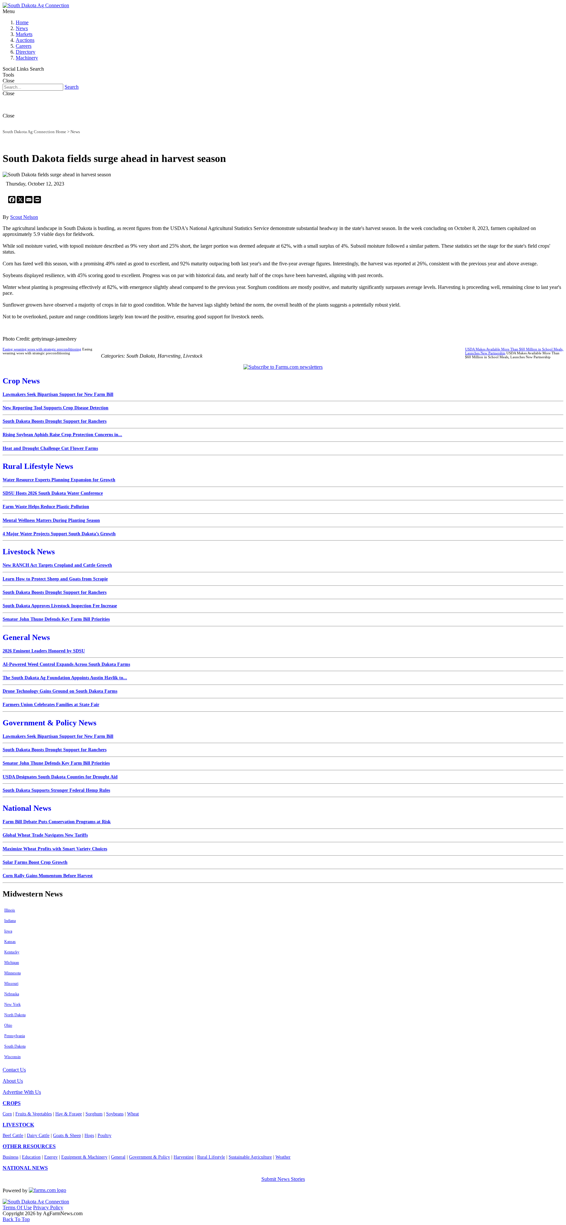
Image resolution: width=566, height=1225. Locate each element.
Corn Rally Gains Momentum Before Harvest (48, 875)
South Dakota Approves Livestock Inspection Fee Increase (60, 605)
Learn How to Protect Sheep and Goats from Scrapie (55, 579)
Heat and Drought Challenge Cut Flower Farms (50, 448)
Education (31, 1157)
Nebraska (11, 994)
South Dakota (15, 1046)
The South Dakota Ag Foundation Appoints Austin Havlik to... (65, 677)
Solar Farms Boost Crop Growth (35, 862)
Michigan (11, 962)
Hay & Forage (68, 1113)
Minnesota (12, 973)
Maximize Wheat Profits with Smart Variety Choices (55, 848)
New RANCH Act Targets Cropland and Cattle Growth (57, 565)
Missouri (11, 983)
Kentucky (11, 952)
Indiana (10, 920)
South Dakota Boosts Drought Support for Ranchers (54, 421)
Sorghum (94, 1113)
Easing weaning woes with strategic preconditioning (42, 349)
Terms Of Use (17, 1207)
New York (12, 1004)
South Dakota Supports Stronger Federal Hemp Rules (56, 790)
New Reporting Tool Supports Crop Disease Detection (55, 407)
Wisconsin (12, 1057)
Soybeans (114, 1113)
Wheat (133, 1113)
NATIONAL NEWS (25, 1168)
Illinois (9, 910)
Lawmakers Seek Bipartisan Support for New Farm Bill (58, 394)
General (118, 1157)
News (22, 28)
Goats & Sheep (67, 1135)
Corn (7, 1113)
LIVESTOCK (18, 1124)
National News (27, 808)
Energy (51, 1157)
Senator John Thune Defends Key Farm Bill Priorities (56, 619)
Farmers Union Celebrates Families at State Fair (51, 704)
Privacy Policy (48, 1207)
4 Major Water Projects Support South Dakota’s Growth (59, 533)
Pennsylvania (14, 1036)
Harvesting (184, 1157)
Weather (283, 1157)
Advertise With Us (22, 1092)
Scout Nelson (24, 217)
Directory (25, 52)
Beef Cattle (13, 1135)
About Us (13, 1081)
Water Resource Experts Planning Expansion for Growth (59, 479)
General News (26, 637)
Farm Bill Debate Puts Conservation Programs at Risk (57, 821)
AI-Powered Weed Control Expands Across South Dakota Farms (66, 664)
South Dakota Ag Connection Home (34, 131)
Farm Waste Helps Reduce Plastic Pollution (46, 506)
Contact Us (14, 1070)
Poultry (104, 1135)
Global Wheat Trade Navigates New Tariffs (45, 835)
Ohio (8, 1025)
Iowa (8, 931)
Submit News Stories (283, 1179)
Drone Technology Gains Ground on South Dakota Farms (60, 691)
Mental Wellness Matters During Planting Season (51, 520)
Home (22, 22)
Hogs (89, 1135)
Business (10, 1157)
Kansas (10, 941)
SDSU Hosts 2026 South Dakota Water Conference (53, 493)
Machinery (27, 58)
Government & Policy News (49, 723)
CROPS (12, 1103)
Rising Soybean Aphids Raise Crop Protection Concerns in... (62, 434)
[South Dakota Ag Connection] (36, 5)
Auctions (25, 40)
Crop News (21, 381)
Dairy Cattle (38, 1135)
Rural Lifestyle (211, 1157)
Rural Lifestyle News (38, 466)
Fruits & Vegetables (33, 1113)
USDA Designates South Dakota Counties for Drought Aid (60, 776)
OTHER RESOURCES (29, 1146)
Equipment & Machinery (84, 1157)
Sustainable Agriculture (250, 1157)
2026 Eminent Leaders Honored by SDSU (44, 650)
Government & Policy (149, 1157)
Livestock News (29, 551)
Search (72, 87)
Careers (23, 46)
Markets (24, 34)
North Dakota (15, 1015)
